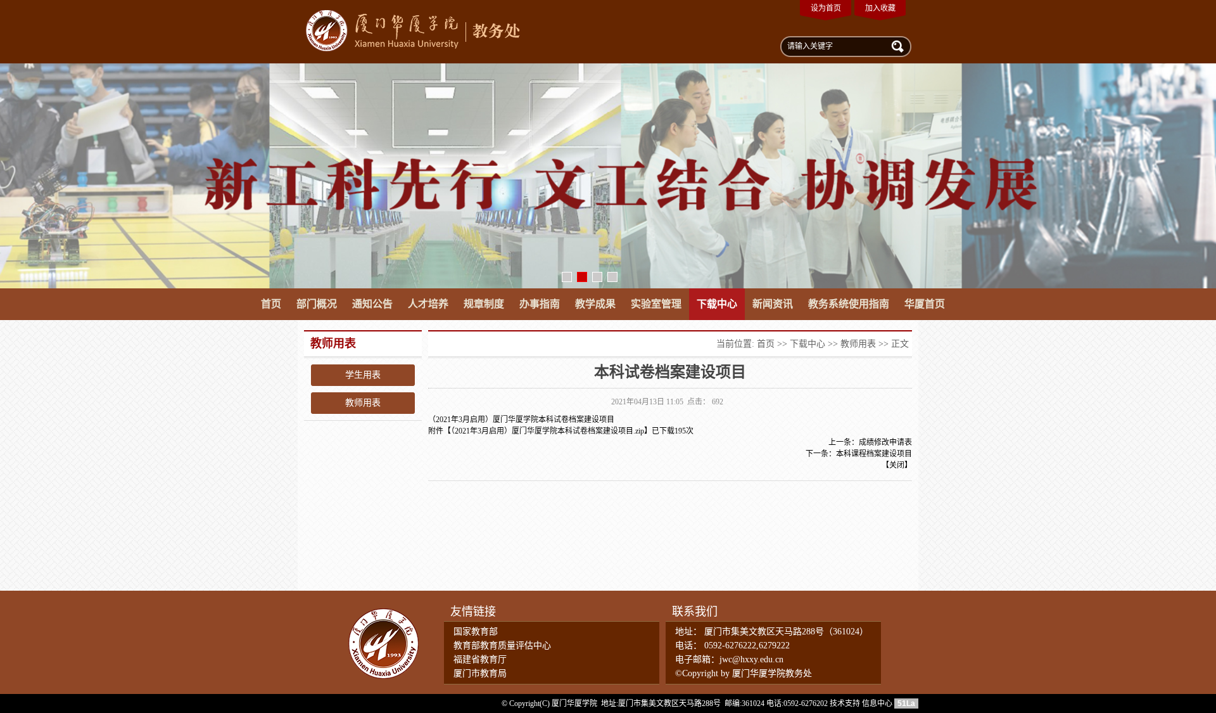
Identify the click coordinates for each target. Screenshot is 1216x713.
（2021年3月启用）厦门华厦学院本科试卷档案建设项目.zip (547, 431)
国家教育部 (475, 631)
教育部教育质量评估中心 (502, 645)
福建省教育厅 (480, 659)
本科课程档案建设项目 (874, 453)
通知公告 (372, 304)
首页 (271, 304)
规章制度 (484, 304)
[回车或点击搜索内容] (896, 45)
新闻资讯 (772, 304)
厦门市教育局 (480, 673)
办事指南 (539, 304)
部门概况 (316, 304)
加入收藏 (880, 8)
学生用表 (363, 375)
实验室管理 (656, 304)
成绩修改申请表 (885, 442)
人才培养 (428, 304)
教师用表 (363, 403)
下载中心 (717, 304)
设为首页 (826, 8)
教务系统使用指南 (848, 304)
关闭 (896, 465)
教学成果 (595, 304)
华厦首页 (924, 304)
